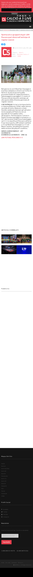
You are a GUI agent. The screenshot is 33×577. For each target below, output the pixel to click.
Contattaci (14, 562)
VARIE (19, 56)
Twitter (5, 512)
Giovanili (4, 486)
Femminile (4, 476)
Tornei (3, 491)
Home (3, 463)
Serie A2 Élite (5, 468)
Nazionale (4, 493)
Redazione (14, 13)
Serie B (3, 473)
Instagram (6, 517)
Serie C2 (3, 481)
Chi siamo (8, 562)
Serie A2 (3, 471)
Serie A (21, 52)
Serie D (3, 483)
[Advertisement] (16, 161)
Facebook (5, 509)
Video (3, 496)
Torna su (20, 562)
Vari (2, 488)
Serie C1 (3, 478)
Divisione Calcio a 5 (23, 54)
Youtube (5, 514)
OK (17, 10)
